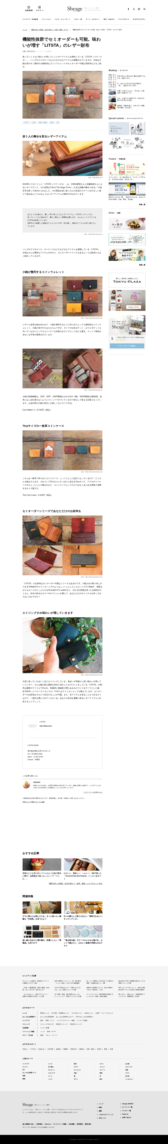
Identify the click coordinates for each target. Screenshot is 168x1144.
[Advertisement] (42, 824)
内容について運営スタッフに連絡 (34, 802)
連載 (100, 1111)
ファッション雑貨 (28, 1031)
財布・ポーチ (51, 1031)
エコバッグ (128, 1067)
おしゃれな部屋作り (29, 1017)
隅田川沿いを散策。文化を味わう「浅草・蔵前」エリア (49, 30)
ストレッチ (26, 1024)
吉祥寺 (99, 1049)
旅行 (101, 1079)
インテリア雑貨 (82, 1020)
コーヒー (102, 1067)
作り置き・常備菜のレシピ (60, 1013)
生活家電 (25, 1028)
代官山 (25, 1049)
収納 (24, 1075)
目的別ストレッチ (62, 1024)
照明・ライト (50, 1020)
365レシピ (102, 1118)
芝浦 (111, 1049)
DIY (24, 1069)
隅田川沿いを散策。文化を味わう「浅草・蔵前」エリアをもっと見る (75, 884)
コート (50, 1076)
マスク (127, 1073)
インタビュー (129, 1079)
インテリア (26, 1020)
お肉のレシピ (88, 1013)
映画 (101, 1073)
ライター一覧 (126, 1111)
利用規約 (39, 1124)
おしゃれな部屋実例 (47, 1017)
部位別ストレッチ (76, 1024)
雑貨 (41, 1035)
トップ (25, 30)
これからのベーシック (106, 1114)
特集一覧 (142, 204)
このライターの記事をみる (92, 792)
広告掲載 (72, 1124)
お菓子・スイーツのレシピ (104, 1013)
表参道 (58, 1049)
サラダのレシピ (77, 1013)
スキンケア (51, 1073)
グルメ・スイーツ (51, 1035)
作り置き (51, 1067)
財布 (51, 122)
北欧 (75, 1073)
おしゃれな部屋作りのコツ (65, 1017)
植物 (24, 1078)
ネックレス (77, 1070)
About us (48, 1124)
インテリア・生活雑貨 (44, 51)
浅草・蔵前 (43, 122)
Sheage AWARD (127, 1104)
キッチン (25, 1067)
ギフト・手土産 (28, 1035)
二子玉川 (33, 1049)
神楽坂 (81, 1049)
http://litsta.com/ (46, 726)
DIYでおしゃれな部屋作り (84, 1017)
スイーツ (102, 1070)
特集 (100, 1107)
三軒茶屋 (50, 1049)
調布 (105, 1049)
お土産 (127, 1063)
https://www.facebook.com (93, 318)
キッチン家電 (44, 1028)
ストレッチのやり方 (47, 1024)
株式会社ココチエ (36, 1127)
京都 (126, 1070)
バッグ (42, 1031)
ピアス (76, 1067)
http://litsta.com (97, 177)
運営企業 (88, 1124)
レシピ (25, 1013)
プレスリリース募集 (59, 1124)
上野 (33, 122)
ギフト (76, 1079)
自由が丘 (41, 1049)
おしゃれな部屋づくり (29, 1072)
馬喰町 (65, 1049)
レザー (26, 122)
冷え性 (127, 1076)
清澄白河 (73, 1049)
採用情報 (80, 1124)
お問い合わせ (126, 1117)
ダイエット (51, 1070)
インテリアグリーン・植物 (66, 1020)
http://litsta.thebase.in (95, 234)
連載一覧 (142, 265)
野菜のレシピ (44, 1013)
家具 (41, 1020)
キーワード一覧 (127, 1107)
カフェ (102, 1063)
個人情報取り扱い (28, 1124)
